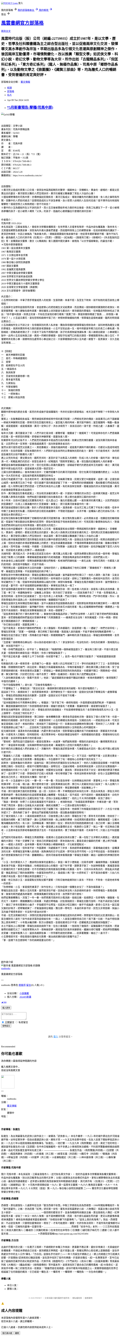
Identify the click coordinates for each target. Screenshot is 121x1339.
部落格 (10, 91)
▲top (3, 1002)
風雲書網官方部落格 (22, 23)
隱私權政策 (77, 1298)
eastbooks (5, 968)
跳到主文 (6, 31)
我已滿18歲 (7, 1333)
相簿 (9, 88)
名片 (9, 95)
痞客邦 (22, 985)
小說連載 (24, 993)
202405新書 (25, 997)
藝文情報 (25, 82)
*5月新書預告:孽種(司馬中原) (30, 107)
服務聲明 (88, 1298)
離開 (17, 1333)
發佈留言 (6, 1026)
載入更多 (6, 1008)
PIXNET (38, 1298)
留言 (28, 985)
